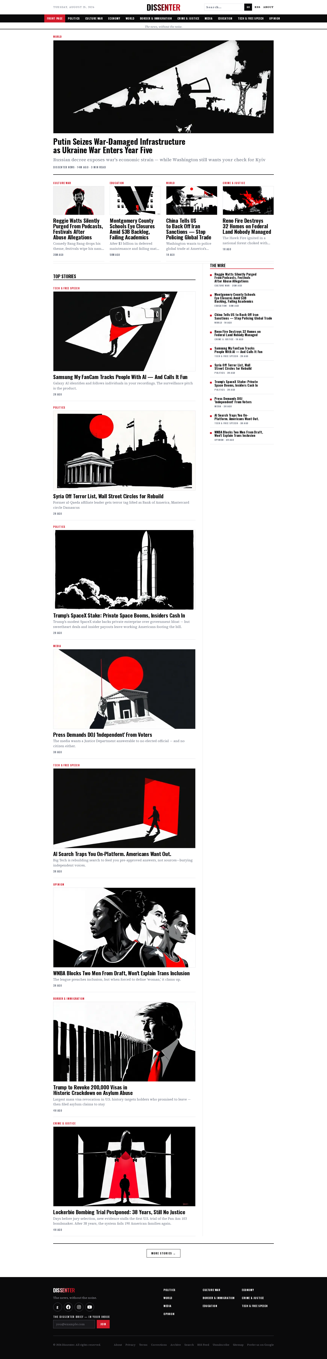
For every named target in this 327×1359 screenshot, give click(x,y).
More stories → (163, 1253)
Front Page (55, 18)
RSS (257, 7)
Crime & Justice (188, 18)
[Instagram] (79, 1307)
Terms (143, 1345)
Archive (175, 1345)
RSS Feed (203, 1345)
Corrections (159, 1345)
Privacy (130, 1345)
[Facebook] (68, 1307)
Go (248, 7)
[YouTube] (89, 1307)
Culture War (94, 18)
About (268, 7)
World (130, 18)
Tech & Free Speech (251, 18)
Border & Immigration (156, 18)
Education (225, 18)
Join (103, 1324)
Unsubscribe (221, 1345)
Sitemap (238, 1345)
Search (189, 1345)
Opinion (274, 18)
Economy (114, 18)
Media (209, 18)
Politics (74, 18)
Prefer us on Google (260, 1345)
